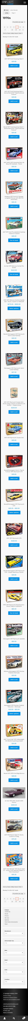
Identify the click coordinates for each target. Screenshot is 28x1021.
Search (14, 1018)
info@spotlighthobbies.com (10, 1004)
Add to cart (14, 65)
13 (16, 29)
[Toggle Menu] (25, 2)
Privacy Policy (7, 995)
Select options (14, 308)
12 (12, 29)
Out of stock (14, 240)
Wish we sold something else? (11, 999)
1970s (6, 13)
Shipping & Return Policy (10, 997)
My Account (4, 1018)
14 (19, 29)
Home (6, 10)
